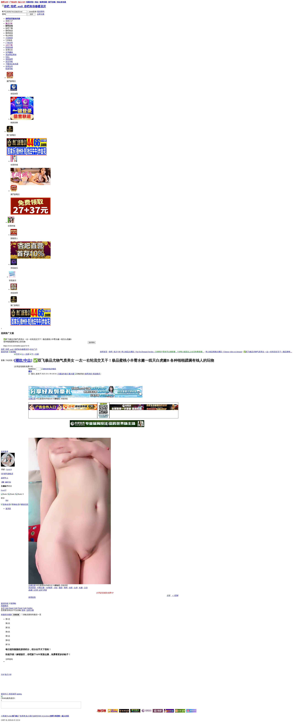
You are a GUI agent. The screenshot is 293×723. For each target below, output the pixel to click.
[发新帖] (12, 352)
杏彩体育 (9, 59)
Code (25, 608)
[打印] (17, 354)
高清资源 (32, 588)
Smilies (29, 608)
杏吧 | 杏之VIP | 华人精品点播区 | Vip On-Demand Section (156, 352)
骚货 (60, 588)
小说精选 (9, 38)
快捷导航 (9, 69)
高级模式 (4, 606)
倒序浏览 (88, 374)
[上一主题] (24, 354)
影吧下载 (9, 28)
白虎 (76, 588)
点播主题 (32, 399)
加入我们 (29, 716)
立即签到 (9, 659)
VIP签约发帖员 (7, 474)
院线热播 (9, 47)
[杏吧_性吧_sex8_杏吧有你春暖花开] (24, 6)
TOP (2, 674)
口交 (86, 588)
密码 (4, 14)
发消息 (8, 509)
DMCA (40, 716)
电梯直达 (32, 369)
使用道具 (32, 597)
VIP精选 (8, 40)
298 (2, 482)
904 (9, 482)
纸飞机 (15, 716)
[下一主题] (34, 354)
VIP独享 (49, 588)
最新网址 (19, 694)
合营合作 (9, 66)
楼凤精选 (9, 33)
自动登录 (33, 12)
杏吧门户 (9, 21)
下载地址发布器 (11, 64)
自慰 (71, 588)
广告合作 (13, 2)
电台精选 (9, 35)
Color (6, 608)
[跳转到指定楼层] (48, 369)
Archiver (46, 716)
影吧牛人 (4, 478)
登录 (23, 610)
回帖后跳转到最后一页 (32, 615)
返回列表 (4, 352)
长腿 (81, 588)
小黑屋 (3, 716)
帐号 (4, 11)
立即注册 (40, 14)
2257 (35, 716)
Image (11, 608)
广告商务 (21, 716)
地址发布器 (61, 2)
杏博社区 (9, 50)
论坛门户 (33, 349)
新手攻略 (52, 2)
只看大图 (70, 374)
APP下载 (9, 45)
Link (15, 608)
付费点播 (40, 588)
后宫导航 (9, 61)
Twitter (9, 716)
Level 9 (9, 469)
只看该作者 (62, 374)
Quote (20, 608)
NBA (7, 57)
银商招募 (43, 2)
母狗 (66, 588)
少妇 (55, 588)
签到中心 (5, 694)
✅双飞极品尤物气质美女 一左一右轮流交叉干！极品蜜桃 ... (268, 352)
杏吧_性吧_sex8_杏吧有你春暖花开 (15, 349)
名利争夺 (4, 451)
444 (6, 482)
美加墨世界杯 (10, 55)
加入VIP (21, 2)
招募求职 (30, 2)
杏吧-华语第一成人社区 (59, 716)
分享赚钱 (9, 52)
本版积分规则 (6, 615)
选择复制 (92, 342)
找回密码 (40, 11)
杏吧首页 (12, 19)
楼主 (30, 371)
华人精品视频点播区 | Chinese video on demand (224, 352)
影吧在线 (9, 26)
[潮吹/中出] (23, 360)
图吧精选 (9, 31)
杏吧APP (4, 2)
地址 (36, 2)
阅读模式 (96, 374)
